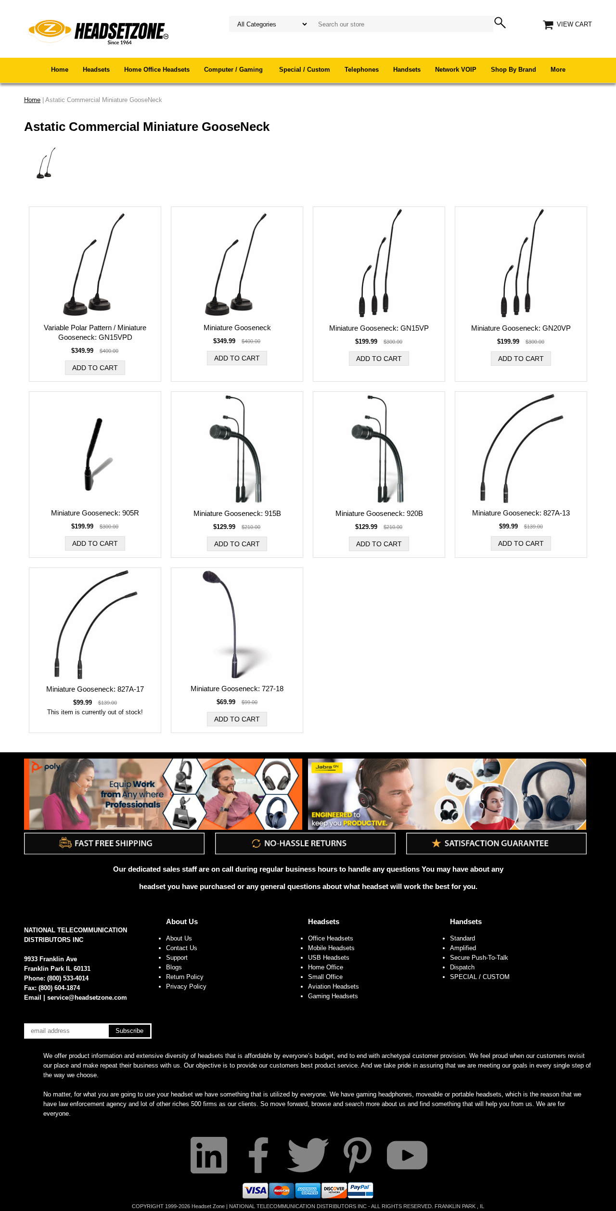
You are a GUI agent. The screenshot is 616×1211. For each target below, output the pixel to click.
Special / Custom (304, 69)
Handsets (407, 69)
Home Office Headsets (157, 69)
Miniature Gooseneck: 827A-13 (521, 513)
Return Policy (185, 976)
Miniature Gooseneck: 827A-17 (95, 689)
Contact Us (181, 948)
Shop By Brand (513, 69)
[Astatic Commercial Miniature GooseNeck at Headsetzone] (98, 31)
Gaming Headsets (333, 996)
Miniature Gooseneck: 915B (237, 513)
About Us (182, 921)
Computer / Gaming (234, 69)
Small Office (325, 976)
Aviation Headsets (333, 986)
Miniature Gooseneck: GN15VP (379, 328)
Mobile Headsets (331, 948)
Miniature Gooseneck (237, 327)
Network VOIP (455, 69)
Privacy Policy (186, 986)
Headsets (96, 69)
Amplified (463, 948)
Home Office (325, 967)
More (558, 69)
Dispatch (462, 967)
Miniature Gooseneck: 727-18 (237, 688)
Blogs (174, 967)
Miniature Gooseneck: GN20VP (521, 328)
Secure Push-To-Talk (479, 957)
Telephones (362, 69)
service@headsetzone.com (87, 997)
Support (177, 957)
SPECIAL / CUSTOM (480, 976)
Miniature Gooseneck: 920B (379, 513)
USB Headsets (328, 957)
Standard (462, 938)
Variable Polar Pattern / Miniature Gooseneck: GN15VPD (95, 332)
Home (59, 69)
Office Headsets (330, 938)
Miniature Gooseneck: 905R (95, 513)
